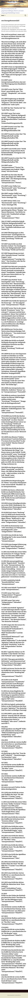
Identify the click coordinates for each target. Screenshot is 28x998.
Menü (2, 15)
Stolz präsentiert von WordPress (14, 995)
